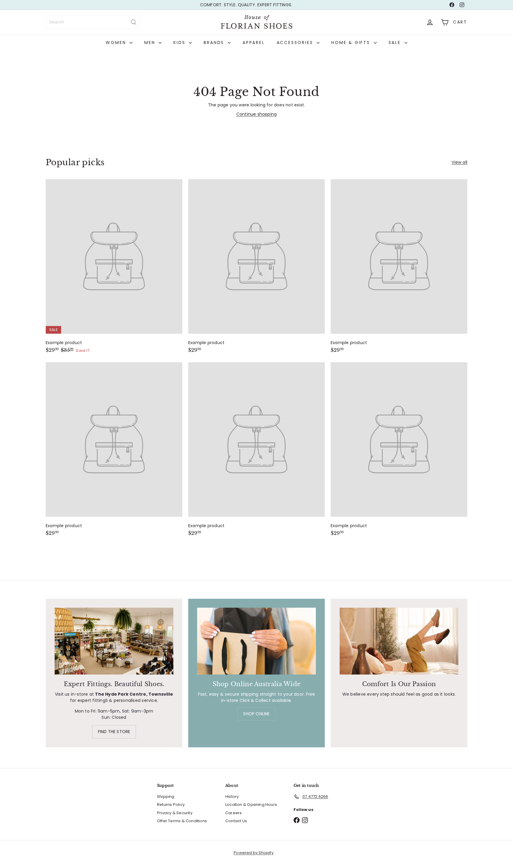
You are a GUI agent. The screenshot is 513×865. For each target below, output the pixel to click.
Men (150, 42)
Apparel (254, 42)
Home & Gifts (351, 42)
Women (117, 42)
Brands (215, 42)
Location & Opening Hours (251, 804)
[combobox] (93, 22)
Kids (180, 42)
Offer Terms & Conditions (182, 821)
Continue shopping (256, 114)
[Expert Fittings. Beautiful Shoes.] (114, 641)
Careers (233, 813)
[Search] (133, 22)
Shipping (166, 796)
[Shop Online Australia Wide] (256, 641)
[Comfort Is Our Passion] (399, 641)
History (232, 796)
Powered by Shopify (253, 852)
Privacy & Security (174, 813)
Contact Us (236, 821)
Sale (396, 42)
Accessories (296, 42)
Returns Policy (171, 804)
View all (459, 162)
